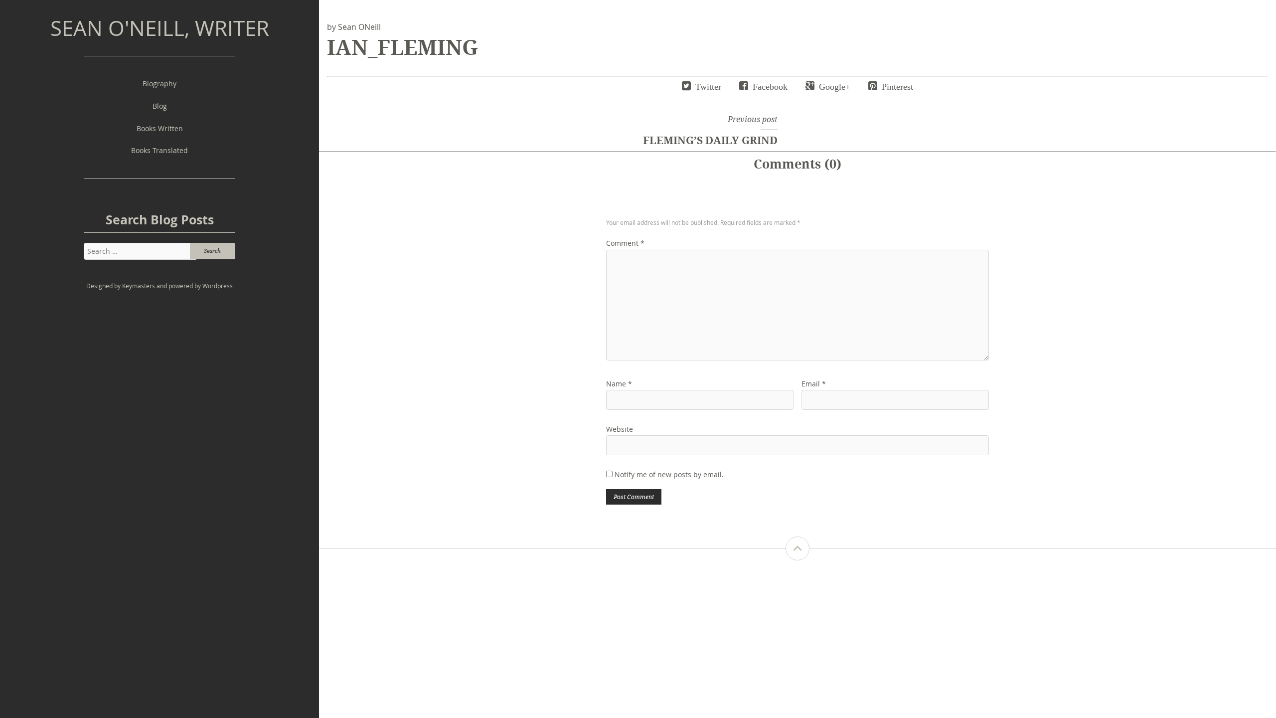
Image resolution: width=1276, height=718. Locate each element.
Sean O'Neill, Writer (159, 28)
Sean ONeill (359, 26)
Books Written (160, 128)
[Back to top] (797, 548)
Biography (159, 83)
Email (813, 383)
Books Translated (159, 150)
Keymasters (138, 286)
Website (619, 429)
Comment (625, 243)
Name (619, 383)
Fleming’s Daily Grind (710, 140)
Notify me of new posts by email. (669, 474)
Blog (160, 106)
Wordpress (217, 286)
